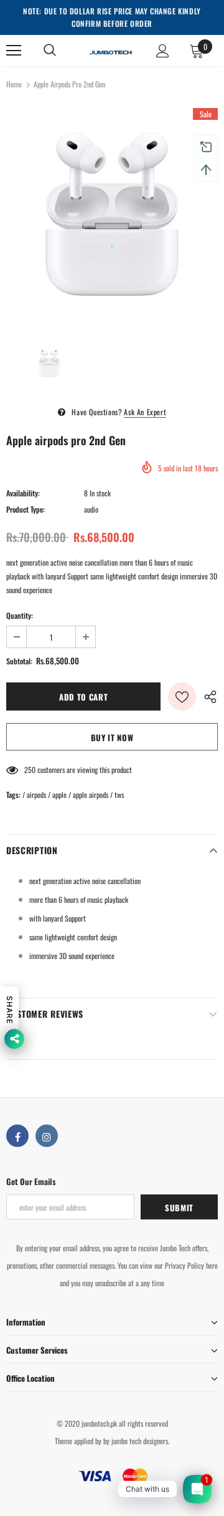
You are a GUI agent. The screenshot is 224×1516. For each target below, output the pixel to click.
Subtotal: (19, 661)
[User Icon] (162, 50)
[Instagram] (46, 1136)
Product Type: (25, 509)
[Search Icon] (50, 50)
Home (14, 84)
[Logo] (110, 50)
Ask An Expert (145, 411)
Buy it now (112, 737)
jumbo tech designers (139, 1440)
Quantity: (19, 615)
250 (29, 769)
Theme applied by (78, 1440)
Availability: (23, 493)
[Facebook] (17, 1136)
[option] (112, 214)
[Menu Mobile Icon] (13, 50)
